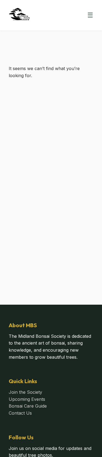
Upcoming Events (27, 399)
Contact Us (20, 413)
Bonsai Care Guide (28, 406)
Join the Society (25, 392)
